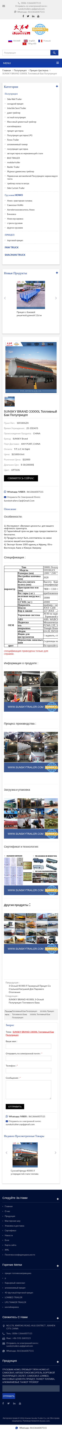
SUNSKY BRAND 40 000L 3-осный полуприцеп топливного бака (26, 1001)
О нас (7, 1211)
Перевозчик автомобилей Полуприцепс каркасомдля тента (32, 177)
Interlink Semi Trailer (16, 108)
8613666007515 (36, 12)
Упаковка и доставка (14, 1225)
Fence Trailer (13, 140)
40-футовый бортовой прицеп (19, 1292)
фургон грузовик (15, 227)
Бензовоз (11, 214)
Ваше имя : (11, 1041)
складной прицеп (15, 103)
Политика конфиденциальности (20, 1254)
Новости (9, 1235)
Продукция (10, 1216)
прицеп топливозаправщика (18, 1273)
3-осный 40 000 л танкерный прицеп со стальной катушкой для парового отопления (30, 988)
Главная (6, 70)
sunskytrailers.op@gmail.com (31, 9)
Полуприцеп (20, 70)
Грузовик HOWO (14, 195)
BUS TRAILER (13, 158)
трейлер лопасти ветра (18, 183)
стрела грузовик (15, 223)
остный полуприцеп (16, 117)
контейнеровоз (14, 126)
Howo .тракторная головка (19, 200)
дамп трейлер (13, 112)
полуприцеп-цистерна (17, 149)
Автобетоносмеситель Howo (20, 209)
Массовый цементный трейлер (21, 122)
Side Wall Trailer (14, 99)
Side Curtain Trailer (16, 188)
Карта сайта (10, 1245)
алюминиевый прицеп (15, 1287)
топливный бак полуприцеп (24, 1011)
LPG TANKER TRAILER (15, 1302)
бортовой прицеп (15, 240)
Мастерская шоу (13, 1221)
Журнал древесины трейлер (20, 171)
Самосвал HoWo (15, 205)
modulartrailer (13, 162)
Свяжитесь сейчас (21, 478)
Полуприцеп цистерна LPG (19, 135)
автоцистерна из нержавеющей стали (25, 153)
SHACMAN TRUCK (15, 254)
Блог (7, 1240)
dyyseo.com (45, 1421)
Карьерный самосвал (15, 1283)
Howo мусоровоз (15, 218)
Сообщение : (13, 1077)
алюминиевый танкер (17, 144)
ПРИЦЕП (9, 234)
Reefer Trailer (13, 167)
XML (7, 1250)
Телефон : (12, 1065)
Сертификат (10, 1230)
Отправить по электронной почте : (24, 1053)
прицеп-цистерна (39, 70)
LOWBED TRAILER (13, 1297)
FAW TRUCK (11, 247)
